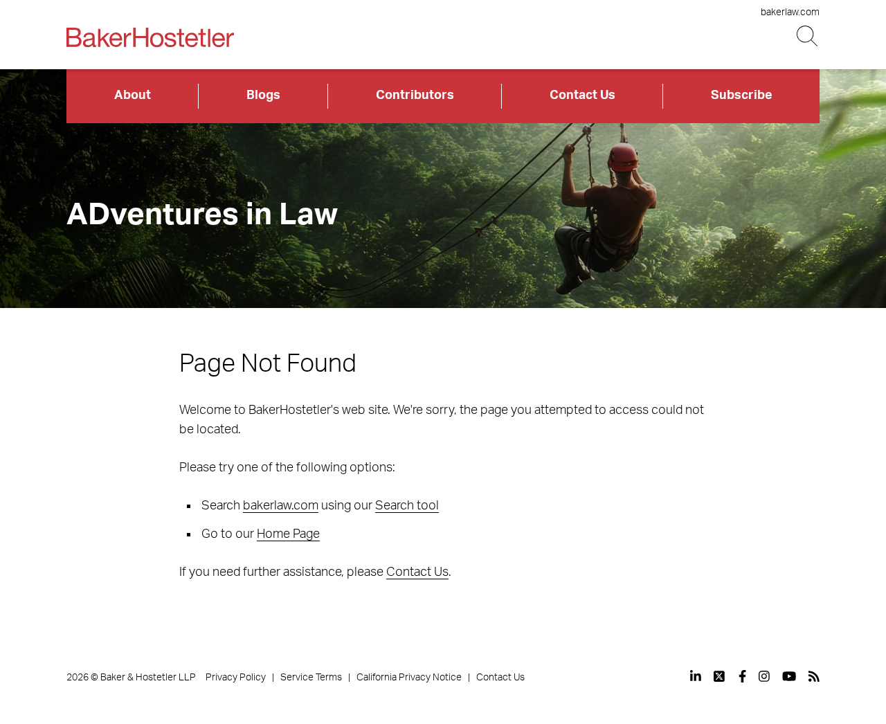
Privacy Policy (236, 677)
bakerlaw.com (790, 12)
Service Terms (311, 677)
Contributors (415, 95)
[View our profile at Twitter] (720, 676)
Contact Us (582, 95)
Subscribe (741, 95)
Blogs (263, 95)
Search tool (407, 506)
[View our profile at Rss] (814, 676)
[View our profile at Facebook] (742, 676)
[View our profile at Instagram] (764, 676)
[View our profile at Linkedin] (695, 676)
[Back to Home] (150, 37)
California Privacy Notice (409, 677)
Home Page (288, 534)
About (132, 95)
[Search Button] (808, 36)
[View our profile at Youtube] (789, 676)
